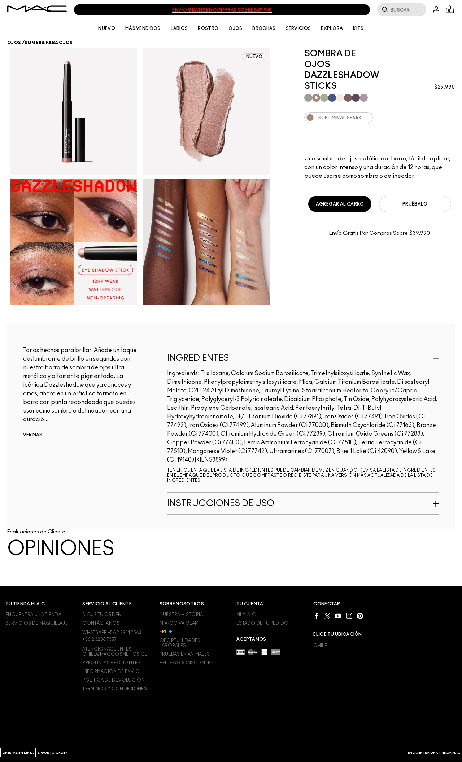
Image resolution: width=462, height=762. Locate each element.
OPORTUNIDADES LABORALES (180, 643)
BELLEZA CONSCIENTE (185, 663)
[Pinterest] (360, 615)
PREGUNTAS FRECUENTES (111, 663)
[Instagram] (349, 615)
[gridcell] (308, 98)
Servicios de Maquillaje (36, 623)
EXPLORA (332, 28)
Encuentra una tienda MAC (434, 752)
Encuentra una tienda (33, 614)
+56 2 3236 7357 (99, 639)
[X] (327, 615)
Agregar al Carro (340, 204)
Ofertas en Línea (18, 752)
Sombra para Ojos (49, 42)
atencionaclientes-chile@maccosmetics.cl (114, 651)
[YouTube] (338, 615)
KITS (358, 28)
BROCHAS (263, 28)
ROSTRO (208, 28)
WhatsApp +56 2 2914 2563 (111, 632)
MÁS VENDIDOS (143, 28)
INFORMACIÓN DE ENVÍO (111, 671)
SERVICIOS (298, 28)
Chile (320, 645)
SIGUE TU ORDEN (53, 752)
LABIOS (179, 28)
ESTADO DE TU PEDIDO (262, 623)
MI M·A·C (246, 614)
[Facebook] (316, 615)
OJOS (235, 28)
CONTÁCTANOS (100, 623)
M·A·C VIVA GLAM (179, 623)
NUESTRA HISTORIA (181, 614)
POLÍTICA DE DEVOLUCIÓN (113, 680)
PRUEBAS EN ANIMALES (185, 654)
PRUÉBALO (414, 204)
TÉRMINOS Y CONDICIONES (114, 689)
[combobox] (379, 117)
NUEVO (106, 28)
